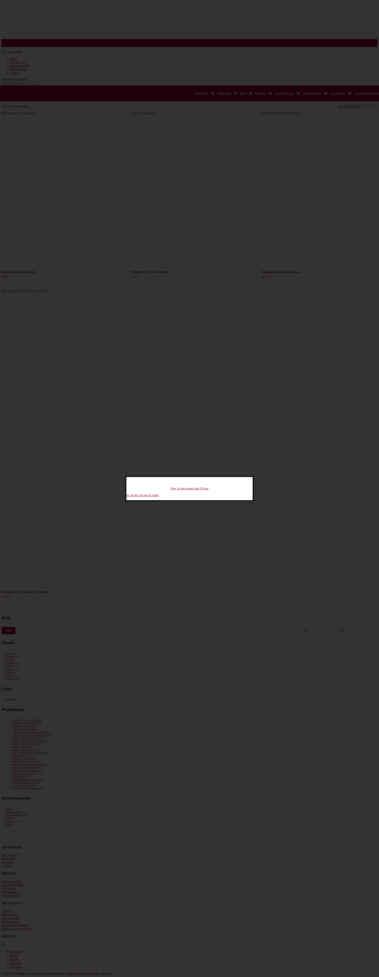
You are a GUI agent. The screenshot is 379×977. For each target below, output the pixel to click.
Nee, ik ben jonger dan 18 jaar (189, 488)
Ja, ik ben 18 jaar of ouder (142, 495)
